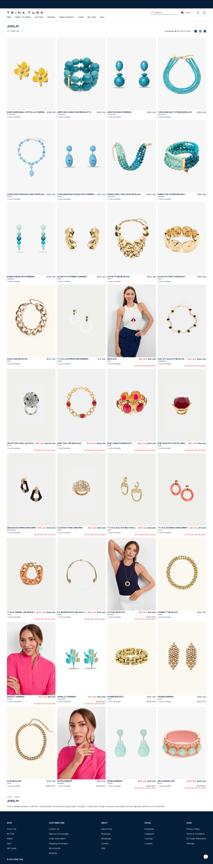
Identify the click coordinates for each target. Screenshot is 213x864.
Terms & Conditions (195, 833)
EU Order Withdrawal (196, 838)
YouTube (149, 838)
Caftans (39, 17)
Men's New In (28, 5)
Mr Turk (92, 17)
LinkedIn (148, 843)
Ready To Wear (23, 17)
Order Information (57, 838)
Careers (105, 843)
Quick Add (31, 109)
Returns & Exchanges (59, 833)
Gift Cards (11, 848)
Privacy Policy (193, 829)
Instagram (149, 833)
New (9, 17)
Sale (102, 17)
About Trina (106, 829)
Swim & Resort (66, 17)
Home (80, 17)
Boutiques (105, 833)
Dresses (51, 17)
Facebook (149, 829)
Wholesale (106, 838)
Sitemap (190, 843)
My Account (54, 848)
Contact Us (54, 829)
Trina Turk (11, 829)
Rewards (53, 853)
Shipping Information (58, 843)
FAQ (103, 848)
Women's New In (14, 5)
